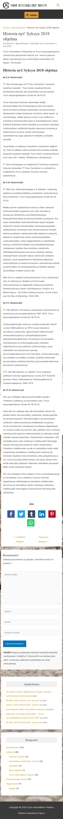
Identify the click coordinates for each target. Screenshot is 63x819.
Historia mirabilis (16, 757)
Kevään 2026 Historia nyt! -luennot (22, 700)
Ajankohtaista (22, 43)
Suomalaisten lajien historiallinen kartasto (25, 709)
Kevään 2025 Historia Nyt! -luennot (22, 722)
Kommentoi (8, 43)
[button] (58, 5)
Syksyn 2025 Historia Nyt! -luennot (22, 705)
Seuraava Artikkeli (43, 538)
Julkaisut (10, 752)
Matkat (12, 788)
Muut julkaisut (15, 770)
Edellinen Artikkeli (19, 538)
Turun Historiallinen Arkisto (21, 775)
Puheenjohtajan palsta (16, 779)
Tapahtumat (11, 784)
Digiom (41, 813)
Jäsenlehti (13, 766)
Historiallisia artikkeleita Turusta (24, 761)
